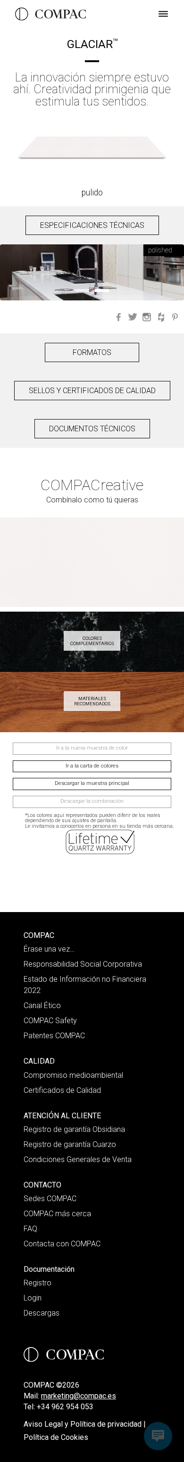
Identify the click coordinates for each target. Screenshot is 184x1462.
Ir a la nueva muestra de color (92, 748)
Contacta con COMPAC (62, 1243)
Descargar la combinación (92, 801)
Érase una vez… (49, 949)
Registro (37, 1282)
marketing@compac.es (78, 1395)
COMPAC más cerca (57, 1213)
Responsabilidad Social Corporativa (83, 964)
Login (33, 1297)
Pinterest (175, 317)
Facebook (118, 317)
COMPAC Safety (50, 1020)
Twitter (132, 317)
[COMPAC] (50, 14)
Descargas (41, 1313)
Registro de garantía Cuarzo (70, 1144)
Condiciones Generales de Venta (78, 1159)
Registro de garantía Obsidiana (74, 1129)
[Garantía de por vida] (100, 842)
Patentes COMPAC (54, 1035)
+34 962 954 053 (65, 1406)
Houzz (161, 317)
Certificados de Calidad (62, 1090)
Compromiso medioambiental (73, 1075)
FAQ (30, 1228)
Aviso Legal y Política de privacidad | (85, 1424)
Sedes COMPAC (50, 1198)
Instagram (147, 317)
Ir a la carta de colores (92, 766)
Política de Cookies (56, 1437)
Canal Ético (42, 1005)
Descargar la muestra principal (92, 783)
